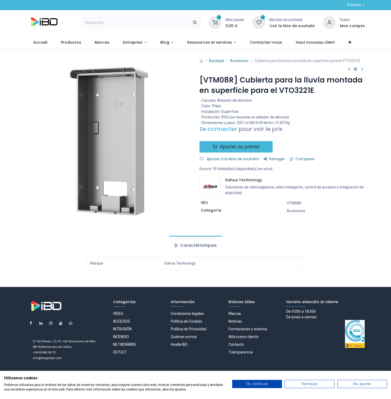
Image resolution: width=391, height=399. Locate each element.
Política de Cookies (186, 321)
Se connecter (218, 129)
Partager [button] (277, 159)
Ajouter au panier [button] (239, 146)
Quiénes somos (184, 337)
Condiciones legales (187, 313)
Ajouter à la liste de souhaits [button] (232, 159)
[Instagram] (51, 323)
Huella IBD (179, 344)
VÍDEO (118, 313)
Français (354, 5)
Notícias (235, 321)
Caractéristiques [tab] (198, 245)
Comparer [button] (305, 159)
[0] (215, 22)
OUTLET (120, 352)
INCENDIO (121, 337)
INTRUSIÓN (122, 329)
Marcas (234, 313)
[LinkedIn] (41, 323)
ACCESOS (121, 321)
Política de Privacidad (188, 329)
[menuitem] (40, 42)
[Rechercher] (195, 22)
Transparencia (240, 352)
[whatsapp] (70, 323)
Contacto (236, 344)
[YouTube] (60, 323)
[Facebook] (31, 323)
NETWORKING (124, 344)
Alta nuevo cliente (243, 337)
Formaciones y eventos (247, 329)
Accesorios (239, 61)
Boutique (216, 61)
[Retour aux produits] (355, 69)
